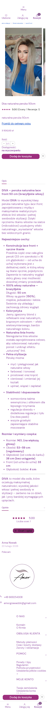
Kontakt (20, 625)
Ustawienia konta (26, 690)
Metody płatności (26, 642)
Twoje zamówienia (26, 688)
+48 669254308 (13, 597)
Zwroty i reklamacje (27, 647)
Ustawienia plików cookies (31, 670)
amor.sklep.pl (6, 23)
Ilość (4, 139)
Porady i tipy (23, 662)
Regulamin (22, 665)
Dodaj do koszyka (21, 156)
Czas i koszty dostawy (29, 645)
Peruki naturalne (18, 23)
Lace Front (29, 23)
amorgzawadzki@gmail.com (20, 603)
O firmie (21, 627)
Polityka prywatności (28, 668)
